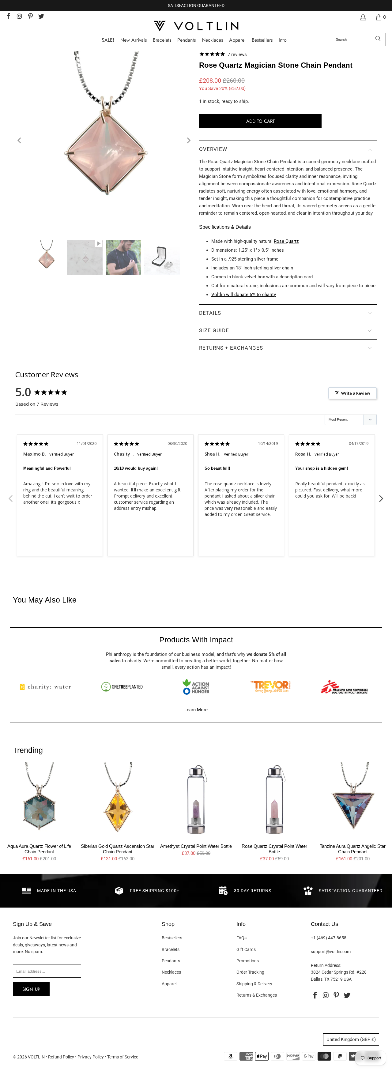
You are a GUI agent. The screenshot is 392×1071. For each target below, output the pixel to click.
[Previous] (20, 141)
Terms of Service (122, 1056)
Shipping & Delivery (254, 983)
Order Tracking (250, 972)
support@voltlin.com (331, 951)
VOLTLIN (36, 1056)
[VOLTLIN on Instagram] (19, 17)
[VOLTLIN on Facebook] (8, 17)
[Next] (188, 141)
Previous (11, 495)
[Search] (378, 39)
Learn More (196, 709)
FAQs (241, 937)
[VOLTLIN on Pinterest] (30, 17)
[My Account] (362, 17)
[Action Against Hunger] (196, 687)
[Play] (104, 141)
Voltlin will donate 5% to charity (243, 294)
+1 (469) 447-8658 (328, 937)
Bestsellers (172, 937)
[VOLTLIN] (196, 26)
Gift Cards (246, 949)
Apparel (169, 983)
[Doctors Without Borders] (344, 687)
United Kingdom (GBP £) (351, 1039)
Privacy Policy (90, 1056)
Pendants (171, 960)
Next (381, 495)
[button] (283, 40)
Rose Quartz (286, 241)
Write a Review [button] (355, 393)
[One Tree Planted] (122, 687)
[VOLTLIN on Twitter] (41, 17)
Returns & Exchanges (256, 995)
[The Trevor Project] (270, 687)
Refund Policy (61, 1056)
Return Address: (326, 965)
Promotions (247, 960)
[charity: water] (47, 687)
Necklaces (171, 972)
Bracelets (170, 949)
